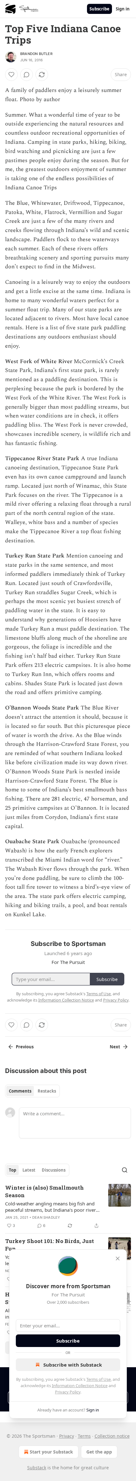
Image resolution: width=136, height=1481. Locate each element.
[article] (68, 1206)
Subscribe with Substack (72, 1365)
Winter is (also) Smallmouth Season (44, 1191)
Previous (25, 1047)
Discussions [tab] (53, 1170)
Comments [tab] (20, 1091)
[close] (118, 1258)
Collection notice (112, 1436)
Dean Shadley (46, 1217)
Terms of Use (98, 1379)
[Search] (124, 1170)
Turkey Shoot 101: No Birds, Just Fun (49, 1244)
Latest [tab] (28, 1170)
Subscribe (99, 9)
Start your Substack (51, 1452)
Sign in (123, 9)
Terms (84, 1436)
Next (115, 1047)
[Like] (11, 74)
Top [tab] (12, 1170)
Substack (36, 1468)
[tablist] (32, 1091)
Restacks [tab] (47, 1091)
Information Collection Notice (80, 1385)
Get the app (99, 1452)
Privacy (66, 1436)
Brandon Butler (36, 54)
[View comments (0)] (26, 74)
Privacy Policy (67, 1392)
